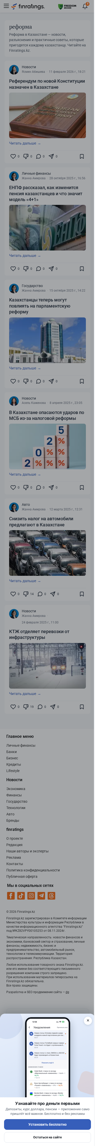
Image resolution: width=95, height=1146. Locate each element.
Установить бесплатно (47, 1124)
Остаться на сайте (47, 1137)
